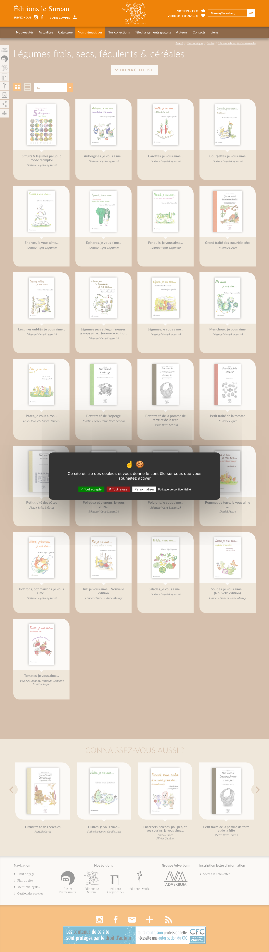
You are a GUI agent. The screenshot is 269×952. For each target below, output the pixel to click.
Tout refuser (119, 489)
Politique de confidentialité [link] (174, 489)
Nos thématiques (90, 32)
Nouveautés (24, 32)
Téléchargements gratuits (153, 32)
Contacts (199, 32)
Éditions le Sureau (41, 8)
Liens (214, 32)
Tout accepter (93, 489)
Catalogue (65, 32)
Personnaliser (144, 489)
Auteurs (181, 32)
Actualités (46, 32)
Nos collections (119, 32)
